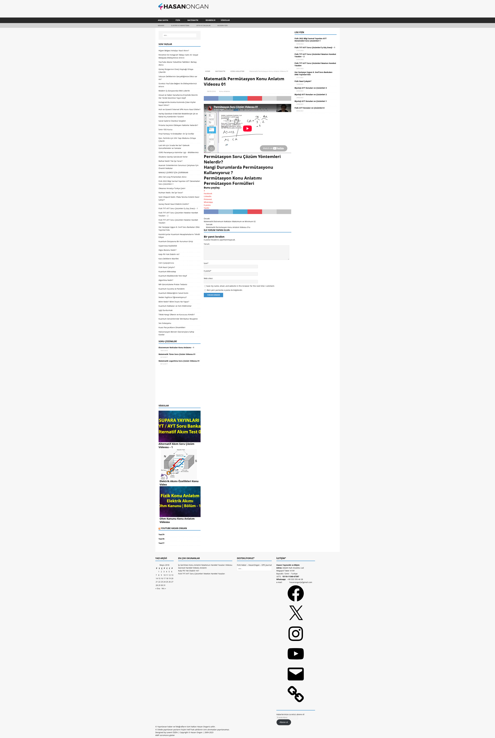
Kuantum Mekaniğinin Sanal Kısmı (173, 293)
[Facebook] (295, 657)
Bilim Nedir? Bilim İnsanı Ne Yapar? (174, 301)
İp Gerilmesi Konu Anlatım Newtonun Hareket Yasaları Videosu (205, 620)
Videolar (225, 20)
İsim (205, 263)
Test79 (161, 534)
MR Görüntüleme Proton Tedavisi (173, 284)
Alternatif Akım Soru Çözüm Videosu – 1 (176, 445)
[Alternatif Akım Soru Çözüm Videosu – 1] (180, 440)
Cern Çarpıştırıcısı (166, 263)
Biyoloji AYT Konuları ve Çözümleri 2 (311, 94)
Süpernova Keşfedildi (168, 246)
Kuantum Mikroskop (167, 271)
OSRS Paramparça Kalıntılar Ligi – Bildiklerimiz (179, 152)
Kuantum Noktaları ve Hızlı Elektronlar (175, 306)
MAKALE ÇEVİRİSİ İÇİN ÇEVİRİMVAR (173, 172)
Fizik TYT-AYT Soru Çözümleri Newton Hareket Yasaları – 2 (315, 55)
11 (167, 630)
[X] (295, 678)
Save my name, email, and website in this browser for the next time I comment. (240, 286)
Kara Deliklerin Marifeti (169, 258)
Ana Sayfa (163, 20)
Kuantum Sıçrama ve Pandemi (172, 289)
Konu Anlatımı (224, 91)
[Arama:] (180, 35)
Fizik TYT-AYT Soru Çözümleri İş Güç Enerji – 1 (178, 208)
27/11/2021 (300, 77)
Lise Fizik (299, 32)
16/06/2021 (300, 84)
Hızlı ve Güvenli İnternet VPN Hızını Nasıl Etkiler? (179, 109)
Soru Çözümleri (168, 341)
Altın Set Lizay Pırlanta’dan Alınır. (173, 177)
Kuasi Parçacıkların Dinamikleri (172, 327)
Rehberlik (210, 20)
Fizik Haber (241, 620)
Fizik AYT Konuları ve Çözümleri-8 (309, 108)
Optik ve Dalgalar (203, 25)
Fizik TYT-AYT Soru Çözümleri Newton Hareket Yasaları (315, 64)
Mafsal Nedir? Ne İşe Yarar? (170, 161)
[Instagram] (295, 698)
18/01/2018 (164, 350)
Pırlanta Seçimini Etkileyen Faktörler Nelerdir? (178, 125)
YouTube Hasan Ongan (174, 528)
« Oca (157, 644)
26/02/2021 (300, 91)
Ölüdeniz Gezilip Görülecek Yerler (173, 157)
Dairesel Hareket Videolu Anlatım (192, 623)
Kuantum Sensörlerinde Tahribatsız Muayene (178, 319)
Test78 (161, 539)
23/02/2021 (300, 104)
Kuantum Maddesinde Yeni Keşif (173, 276)
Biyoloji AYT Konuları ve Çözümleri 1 (311, 101)
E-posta (207, 271)
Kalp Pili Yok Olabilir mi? (169, 254)
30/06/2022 (300, 44)
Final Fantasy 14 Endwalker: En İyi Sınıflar (176, 134)
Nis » (164, 644)
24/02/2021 (300, 98)
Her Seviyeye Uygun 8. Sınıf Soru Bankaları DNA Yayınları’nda (313, 73)
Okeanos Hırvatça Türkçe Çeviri (172, 188)
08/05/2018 (211, 91)
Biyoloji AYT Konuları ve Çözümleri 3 (311, 88)
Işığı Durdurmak (165, 310)
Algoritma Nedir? (166, 280)
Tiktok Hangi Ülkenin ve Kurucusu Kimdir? (177, 314)
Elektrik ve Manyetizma (180, 25)
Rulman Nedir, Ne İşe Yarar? (171, 192)
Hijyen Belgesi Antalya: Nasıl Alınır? (174, 50)
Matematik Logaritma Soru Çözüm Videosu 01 (179, 361)
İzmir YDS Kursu (165, 129)
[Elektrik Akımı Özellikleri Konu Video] (180, 478)
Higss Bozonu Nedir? (167, 250)
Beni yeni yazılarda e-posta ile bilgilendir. (225, 290)
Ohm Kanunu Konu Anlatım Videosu (177, 520)
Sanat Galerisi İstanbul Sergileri (172, 121)
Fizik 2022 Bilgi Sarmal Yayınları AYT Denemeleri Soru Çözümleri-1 (311, 39)
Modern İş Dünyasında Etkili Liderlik (174, 90)
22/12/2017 (164, 357)
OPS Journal (267, 620)
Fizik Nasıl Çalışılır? (167, 267)
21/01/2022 (300, 50)
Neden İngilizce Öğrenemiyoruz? (173, 297)
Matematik (192, 20)
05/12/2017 (164, 364)
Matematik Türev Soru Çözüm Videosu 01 (177, 354)
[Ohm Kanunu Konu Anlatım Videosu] (180, 515)
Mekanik (161, 25)
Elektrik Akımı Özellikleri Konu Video (179, 482)
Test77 (161, 543)
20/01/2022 (300, 68)
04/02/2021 (300, 111)
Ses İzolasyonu (165, 323)
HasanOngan (254, 620)
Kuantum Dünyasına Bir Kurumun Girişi (176, 241)
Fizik (178, 20)
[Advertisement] (290, 8)
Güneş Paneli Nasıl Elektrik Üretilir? (174, 204)
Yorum (206, 244)
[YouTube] (295, 718)
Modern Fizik (222, 25)
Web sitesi (208, 278)
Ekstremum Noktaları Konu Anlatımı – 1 (176, 347)
